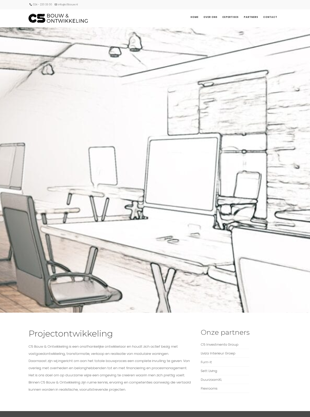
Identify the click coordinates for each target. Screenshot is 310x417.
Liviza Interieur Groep (218, 353)
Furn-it (206, 362)
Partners (260, 17)
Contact (274, 17)
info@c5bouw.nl (68, 4)
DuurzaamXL (211, 379)
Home (217, 17)
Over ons (229, 17)
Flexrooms (209, 388)
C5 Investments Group (219, 344)
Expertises (244, 17)
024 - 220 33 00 (42, 4)
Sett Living (209, 370)
